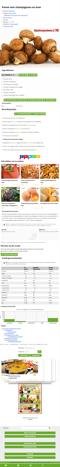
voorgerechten (15, 15)
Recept (6, 344)
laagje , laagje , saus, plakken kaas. (23, 143)
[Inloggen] (39, 351)
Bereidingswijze (9, 333)
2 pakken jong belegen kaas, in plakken (13, 95)
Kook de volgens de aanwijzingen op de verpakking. (22, 121)
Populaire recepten (30, 447)
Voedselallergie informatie (15, 337)
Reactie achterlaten (10, 254)
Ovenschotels (12, 13)
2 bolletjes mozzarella (9, 92)
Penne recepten (7, 17)
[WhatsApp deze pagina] (34, 156)
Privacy (30, 462)
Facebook (30, 454)
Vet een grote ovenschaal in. (11, 136)
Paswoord (21, 351)
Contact (26, 462)
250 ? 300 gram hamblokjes (10, 84)
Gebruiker (21, 348)
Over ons (49, 462)
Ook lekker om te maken (12, 335)
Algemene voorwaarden (37, 462)
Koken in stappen (39, 114)
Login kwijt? (24, 355)
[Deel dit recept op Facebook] (22, 156)
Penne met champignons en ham (11, 328)
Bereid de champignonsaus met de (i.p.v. (19, 125)
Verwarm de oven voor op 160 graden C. (14, 118)
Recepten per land (30, 443)
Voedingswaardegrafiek (14, 341)
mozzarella (14, 132)
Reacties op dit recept (11, 338)
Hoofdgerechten (14, 344)
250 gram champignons (9, 81)
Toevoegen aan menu (35, 100)
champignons (14, 128)
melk (28, 125)
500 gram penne (7, 79)
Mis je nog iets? (50, 100)
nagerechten (24, 15)
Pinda (4, 229)
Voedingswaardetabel (11, 340)
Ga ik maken (33, 75)
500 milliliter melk (8, 90)
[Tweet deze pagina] (30, 156)
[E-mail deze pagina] (38, 156)
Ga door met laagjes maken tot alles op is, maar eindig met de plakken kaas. (24, 146)
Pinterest (30, 457)
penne (12, 121)
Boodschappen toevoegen (15, 100)
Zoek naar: (6, 428)
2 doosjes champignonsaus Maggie (13, 87)
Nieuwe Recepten (30, 436)
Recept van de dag (30, 433)
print (23, 75)
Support (44, 462)
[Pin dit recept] (26, 156)
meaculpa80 (14, 24)
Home (1, 344)
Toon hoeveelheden (23, 114)
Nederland (12, 11)
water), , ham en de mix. (16, 128)
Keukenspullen (12, 332)
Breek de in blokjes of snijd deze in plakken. (21, 132)
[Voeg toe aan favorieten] (18, 165)
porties (6, 20)
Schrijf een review (8, 26)
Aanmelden (36, 355)
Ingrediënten (8, 330)
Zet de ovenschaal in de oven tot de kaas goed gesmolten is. (20, 150)
